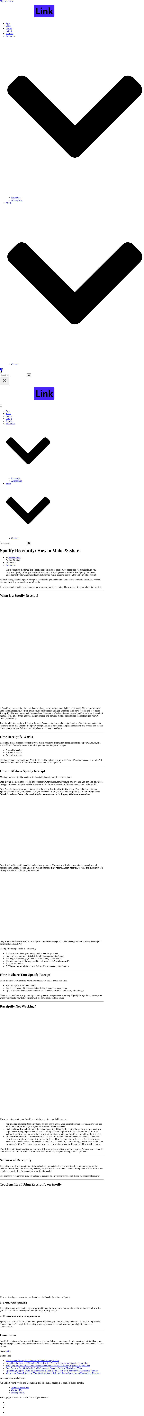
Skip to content (6, 1)
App (8, 23)
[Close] (4, 381)
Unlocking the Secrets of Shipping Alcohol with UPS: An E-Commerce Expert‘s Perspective (47, 1363)
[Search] (1, 372)
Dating (9, 31)
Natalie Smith (14, 557)
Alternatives (16, 200)
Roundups (15, 197)
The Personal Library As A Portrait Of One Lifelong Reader (32, 1360)
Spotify (8, 1351)
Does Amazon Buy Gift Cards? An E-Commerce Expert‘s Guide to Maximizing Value (44, 1368)
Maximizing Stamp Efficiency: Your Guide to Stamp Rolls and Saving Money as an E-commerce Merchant (53, 1373)
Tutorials (9, 33)
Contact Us (16, 1390)
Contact (14, 364)
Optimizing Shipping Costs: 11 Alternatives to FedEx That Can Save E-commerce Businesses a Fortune (52, 1370)
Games (9, 28)
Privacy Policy (17, 1392)
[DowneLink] (72, 11)
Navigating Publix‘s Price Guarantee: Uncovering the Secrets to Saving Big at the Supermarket (48, 1365)
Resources (10, 565)
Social (8, 26)
